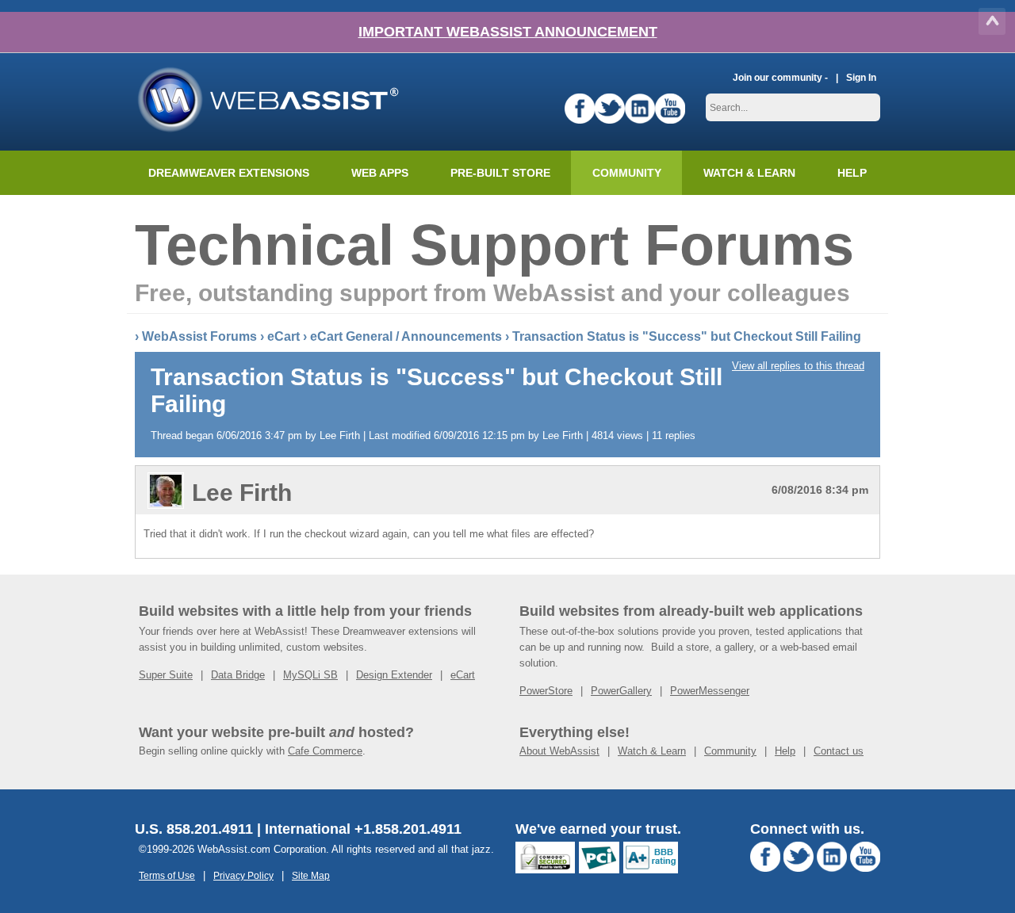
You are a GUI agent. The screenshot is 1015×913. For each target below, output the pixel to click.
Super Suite (166, 675)
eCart (283, 336)
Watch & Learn (749, 172)
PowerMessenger (709, 691)
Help (785, 751)
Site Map (311, 875)
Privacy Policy (243, 875)
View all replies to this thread (798, 366)
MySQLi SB (310, 675)
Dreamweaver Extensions (228, 172)
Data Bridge (238, 675)
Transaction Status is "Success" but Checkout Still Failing (686, 336)
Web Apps (379, 172)
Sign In (861, 77)
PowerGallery (621, 691)
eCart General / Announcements (406, 336)
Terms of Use (167, 875)
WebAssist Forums (199, 336)
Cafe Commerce (325, 751)
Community (626, 172)
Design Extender (394, 675)
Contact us (839, 751)
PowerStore (546, 691)
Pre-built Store (500, 172)
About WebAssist (559, 751)
